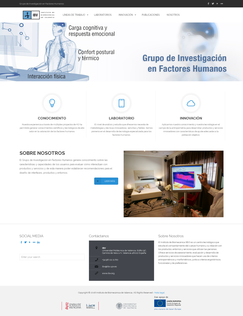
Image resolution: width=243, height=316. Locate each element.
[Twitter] (213, 3)
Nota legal (160, 292)
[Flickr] (221, 3)
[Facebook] (208, 3)
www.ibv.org (108, 273)
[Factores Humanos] (38, 14)
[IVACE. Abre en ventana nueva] (80, 309)
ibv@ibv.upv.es (109, 266)
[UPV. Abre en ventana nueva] (126, 309)
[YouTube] (217, 3)
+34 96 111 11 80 (110, 260)
